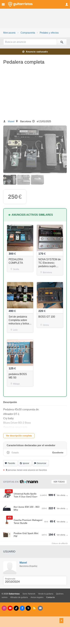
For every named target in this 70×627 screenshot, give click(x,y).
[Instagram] (4, 608)
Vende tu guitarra (45, 594)
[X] (28, 608)
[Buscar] (62, 42)
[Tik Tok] (16, 608)
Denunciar (41, 463)
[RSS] (34, 608)
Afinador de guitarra (19, 597)
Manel (11, 121)
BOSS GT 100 (46, 316)
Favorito (11, 463)
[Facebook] (22, 608)
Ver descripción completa (19, 435)
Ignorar (26, 463)
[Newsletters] (40, 608)
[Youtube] (10, 608)
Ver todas (59, 482)
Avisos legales (37, 597)
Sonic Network (28, 594)
